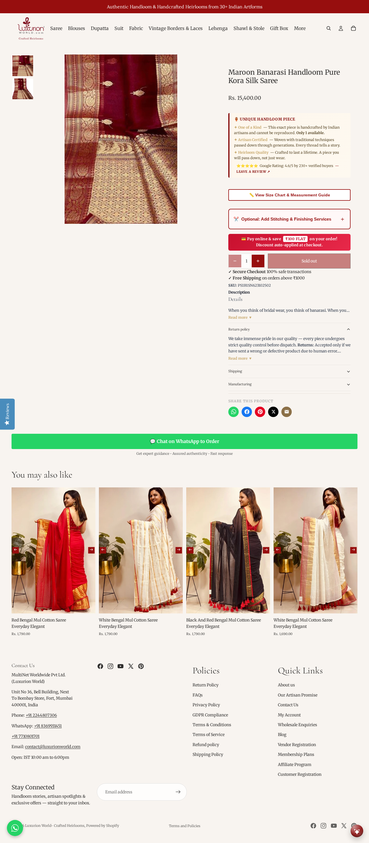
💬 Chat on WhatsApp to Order (184, 441)
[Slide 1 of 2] (22, 65)
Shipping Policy (208, 754)
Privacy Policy (206, 704)
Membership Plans (296, 754)
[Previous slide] (15, 550)
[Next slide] (91, 550)
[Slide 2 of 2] (22, 88)
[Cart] (353, 28)
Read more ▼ (240, 317)
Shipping (235, 371)
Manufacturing (240, 384)
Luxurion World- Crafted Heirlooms (54, 825)
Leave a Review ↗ (253, 172)
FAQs (198, 695)
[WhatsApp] (233, 412)
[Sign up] (178, 792)
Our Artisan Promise (297, 695)
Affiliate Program (294, 764)
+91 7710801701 (25, 736)
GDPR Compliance (210, 714)
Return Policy (206, 685)
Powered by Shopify (102, 825)
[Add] (86, 604)
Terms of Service (209, 734)
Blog (282, 734)
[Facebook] (247, 412)
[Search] (328, 28)
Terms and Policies (184, 826)
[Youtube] (120, 666)
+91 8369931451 (48, 726)
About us (286, 685)
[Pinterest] (260, 412)
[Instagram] (110, 666)
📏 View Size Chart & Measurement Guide (289, 195)
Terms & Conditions (212, 724)
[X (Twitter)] (273, 412)
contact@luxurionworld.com (52, 746)
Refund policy (206, 744)
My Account (289, 714)
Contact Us (288, 704)
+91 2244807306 (41, 715)
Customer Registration (299, 774)
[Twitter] (130, 666)
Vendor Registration (297, 744)
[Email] (286, 412)
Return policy (239, 329)
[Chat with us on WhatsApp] (15, 828)
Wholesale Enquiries (297, 724)
